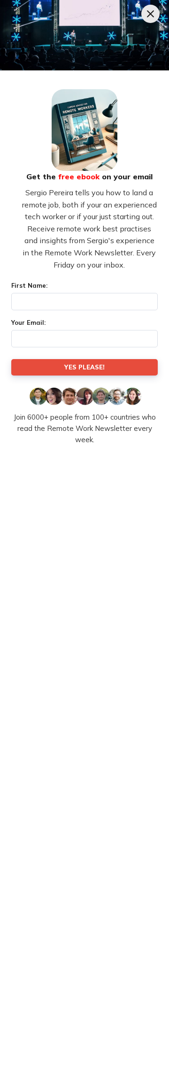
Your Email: (28, 322)
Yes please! (84, 367)
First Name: (29, 285)
